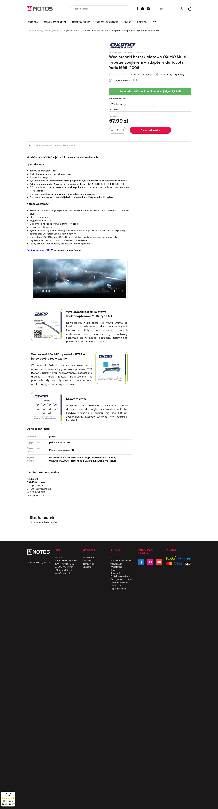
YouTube (148, 8)
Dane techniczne (43, 145)
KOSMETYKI (142, 22)
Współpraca (116, 566)
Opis (29, 145)
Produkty (39, 30)
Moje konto (88, 557)
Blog (112, 570)
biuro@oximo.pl (35, 495)
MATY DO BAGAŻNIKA (81, 22)
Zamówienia (88, 563)
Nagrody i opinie (118, 588)
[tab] (31, 146)
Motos (30, 30)
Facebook (137, 8)
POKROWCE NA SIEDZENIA (107, 22)
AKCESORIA (33, 22)
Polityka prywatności (120, 576)
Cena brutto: (115, 116)
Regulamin (115, 573)
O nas (113, 557)
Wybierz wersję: (117, 98)
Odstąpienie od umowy (121, 579)
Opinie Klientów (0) (65, 145)
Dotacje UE (116, 585)
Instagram (142, 8)
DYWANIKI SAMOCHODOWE (55, 22)
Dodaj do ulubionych (135, 80)
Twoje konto (182, 9)
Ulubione (87, 566)
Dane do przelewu (119, 582)
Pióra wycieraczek (53, 30)
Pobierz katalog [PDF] (39, 250)
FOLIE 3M (127, 22)
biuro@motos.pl (62, 573)
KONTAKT (157, 21)
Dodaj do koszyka (150, 130)
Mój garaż (87, 560)
